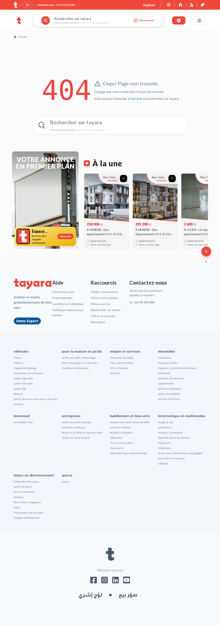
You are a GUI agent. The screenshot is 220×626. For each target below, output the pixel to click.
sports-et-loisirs (23, 486)
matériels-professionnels (76, 422)
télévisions (164, 442)
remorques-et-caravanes (28, 373)
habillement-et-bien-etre (130, 416)
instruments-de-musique (28, 512)
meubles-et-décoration (75, 368)
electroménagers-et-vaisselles (80, 362)
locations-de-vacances (171, 378)
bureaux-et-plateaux (169, 388)
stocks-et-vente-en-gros (76, 437)
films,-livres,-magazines (27, 502)
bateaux (18, 393)
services (115, 373)
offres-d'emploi (119, 368)
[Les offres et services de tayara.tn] (202, 5)
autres (67, 475)
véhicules (21, 351)
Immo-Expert (27, 321)
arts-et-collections (24, 491)
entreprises (71, 416)
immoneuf (22, 416)
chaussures (117, 448)
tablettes (163, 463)
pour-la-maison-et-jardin (82, 351)
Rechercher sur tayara (105, 310)
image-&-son (165, 422)
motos (17, 357)
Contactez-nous (63, 292)
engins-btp (20, 388)
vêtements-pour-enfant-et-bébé (128, 453)
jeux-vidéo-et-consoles (171, 458)
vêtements (116, 437)
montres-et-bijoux (120, 427)
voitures (18, 362)
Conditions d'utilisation (67, 304)
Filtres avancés (101, 304)
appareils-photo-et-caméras (174, 437)
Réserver (65, 236)
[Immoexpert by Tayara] (180, 4)
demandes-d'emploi (121, 357)
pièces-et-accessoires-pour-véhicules (36, 399)
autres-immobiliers (169, 393)
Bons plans (98, 322)
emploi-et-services (125, 351)
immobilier (166, 351)
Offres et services (103, 316)
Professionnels (62, 298)
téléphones (164, 448)
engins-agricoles (23, 378)
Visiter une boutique (104, 298)
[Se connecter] (199, 20)
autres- (66, 481)
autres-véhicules (23, 383)
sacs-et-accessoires (121, 442)
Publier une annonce (104, 292)
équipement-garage (25, 368)
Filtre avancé (146, 20)
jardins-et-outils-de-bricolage (79, 357)
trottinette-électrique (26, 481)
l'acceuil (136, 98)
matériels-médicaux (73, 427)
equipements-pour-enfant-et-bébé (130, 422)
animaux (19, 497)
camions (19, 404)
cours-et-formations (122, 362)
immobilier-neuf (23, 422)
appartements (166, 383)
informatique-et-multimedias (181, 416)
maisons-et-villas (168, 362)
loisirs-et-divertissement (34, 475)
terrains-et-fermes (169, 399)
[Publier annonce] (178, 20)
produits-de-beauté (121, 432)
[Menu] (27, 5)
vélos (17, 507)
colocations (164, 357)
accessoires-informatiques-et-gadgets (180, 453)
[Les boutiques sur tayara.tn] (169, 5)
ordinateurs (165, 427)
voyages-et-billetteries (27, 517)
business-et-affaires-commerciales (82, 432)
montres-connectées (170, 432)
